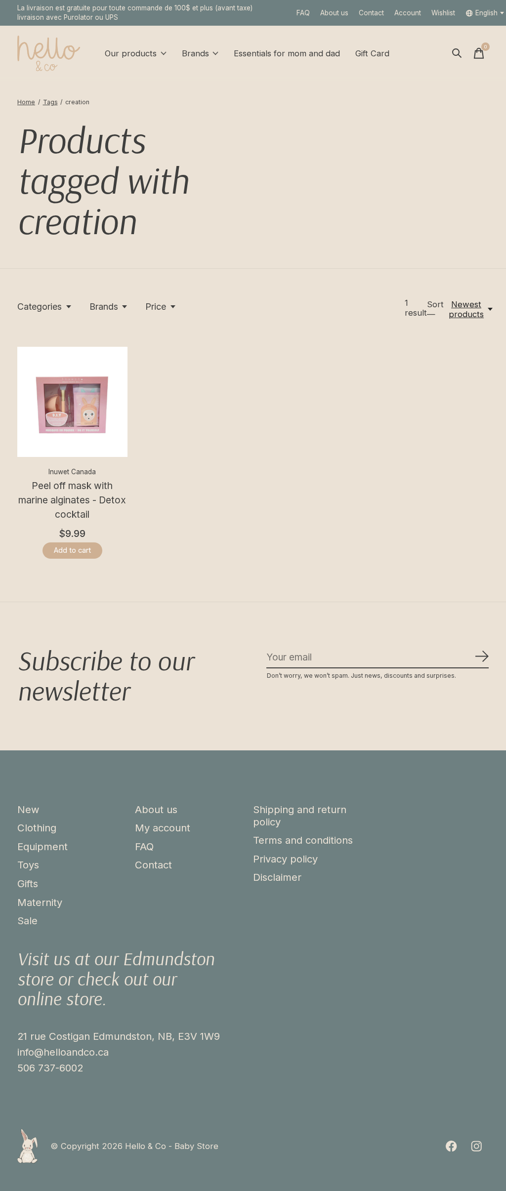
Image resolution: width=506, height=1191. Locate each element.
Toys (28, 865)
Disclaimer (277, 877)
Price (155, 306)
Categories (39, 306)
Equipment (42, 846)
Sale (27, 920)
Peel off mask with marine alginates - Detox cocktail (72, 500)
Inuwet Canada (72, 472)
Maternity (39, 902)
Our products (131, 53)
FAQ (303, 13)
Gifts (27, 883)
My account (162, 827)
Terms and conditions (303, 840)
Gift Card (372, 53)
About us (334, 13)
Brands (195, 53)
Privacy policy (285, 859)
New (28, 809)
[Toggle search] (457, 53)
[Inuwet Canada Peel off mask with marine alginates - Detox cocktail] (72, 402)
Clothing (36, 827)
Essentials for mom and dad (287, 53)
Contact (371, 13)
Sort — (435, 309)
